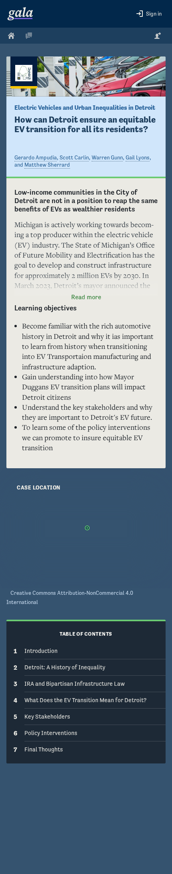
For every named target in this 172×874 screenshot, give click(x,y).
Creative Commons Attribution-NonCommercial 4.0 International (69, 597)
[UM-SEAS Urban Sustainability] (23, 72)
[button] (149, 13)
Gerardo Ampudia (35, 157)
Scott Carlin (74, 157)
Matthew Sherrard (47, 164)
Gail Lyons (138, 157)
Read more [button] (86, 297)
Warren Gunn (107, 157)
